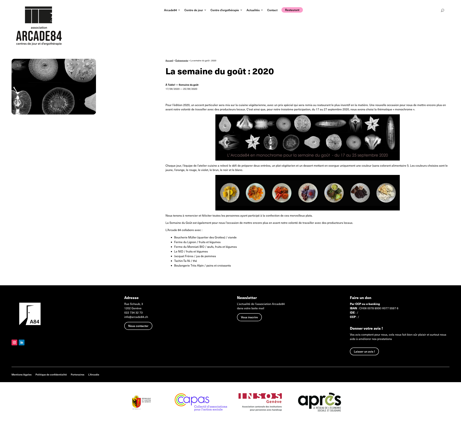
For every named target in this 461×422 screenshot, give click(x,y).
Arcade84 (170, 10)
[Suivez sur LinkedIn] (21, 342)
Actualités (253, 10)
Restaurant (292, 10)
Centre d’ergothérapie (225, 10)
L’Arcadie (93, 374)
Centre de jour (193, 10)
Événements (181, 60)
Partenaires (77, 374)
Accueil (169, 60)
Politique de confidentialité (51, 374)
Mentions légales (22, 374)
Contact (272, 10)
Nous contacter (138, 326)
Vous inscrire (249, 317)
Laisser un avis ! (364, 351)
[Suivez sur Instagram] (14, 342)
